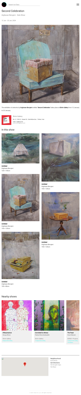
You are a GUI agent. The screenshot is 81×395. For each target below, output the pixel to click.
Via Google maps (55, 365)
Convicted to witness (42, 334)
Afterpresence (7, 334)
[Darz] (4, 4)
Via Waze (53, 367)
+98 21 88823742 (18, 122)
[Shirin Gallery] (17, 315)
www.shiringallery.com (19, 123)
